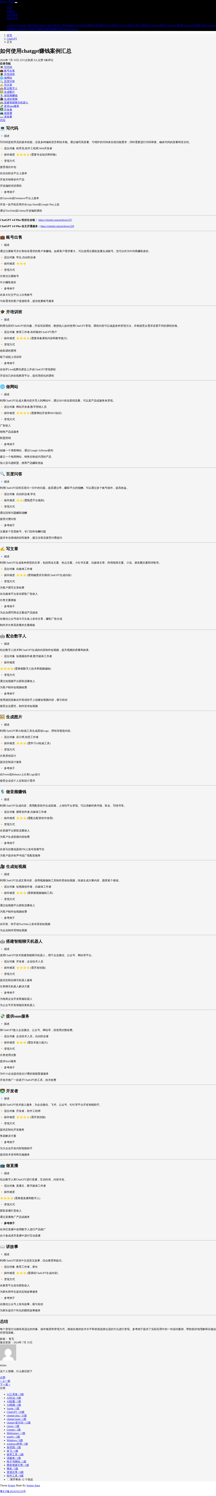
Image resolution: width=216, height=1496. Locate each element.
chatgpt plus (17, 1415)
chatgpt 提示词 (19, 1422)
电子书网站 (16, 1461)
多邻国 (14, 1447)
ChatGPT (12, 38)
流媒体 (14, 1458)
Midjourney (16, 1433)
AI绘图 (14, 1401)
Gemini (14, 1429)
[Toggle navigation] (16, 2)
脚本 (12, 1468)
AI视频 (14, 1405)
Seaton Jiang (33, 1485)
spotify (13, 1436)
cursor (13, 1426)
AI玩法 (14, 1397)
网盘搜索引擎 (18, 1465)
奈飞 (12, 1450)
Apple (13, 1408)
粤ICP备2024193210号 (13, 1491)
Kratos (11, 1485)
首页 (9, 35)
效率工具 (15, 1454)
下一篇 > (5, 1384)
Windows (15, 1440)
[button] (2, 1377)
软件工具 (15, 1475)
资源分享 (15, 1472)
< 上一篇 (5, 1381)
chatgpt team (16, 1419)
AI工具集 (15, 1394)
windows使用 (17, 1443)
